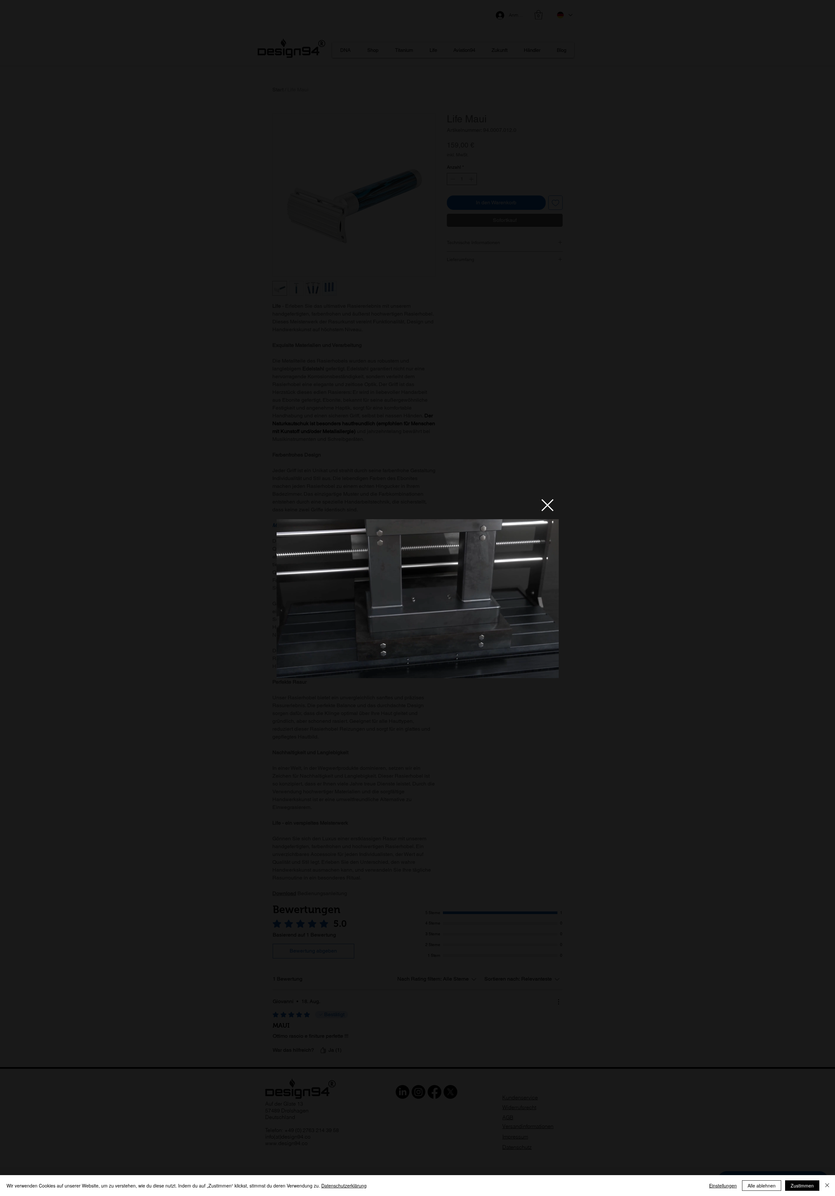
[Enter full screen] (550, 669)
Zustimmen (802, 1185)
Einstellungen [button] (723, 1185)
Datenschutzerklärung (344, 1185)
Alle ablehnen (762, 1185)
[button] (547, 505)
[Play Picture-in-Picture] (539, 669)
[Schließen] (827, 1185)
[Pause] (285, 669)
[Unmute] (296, 669)
